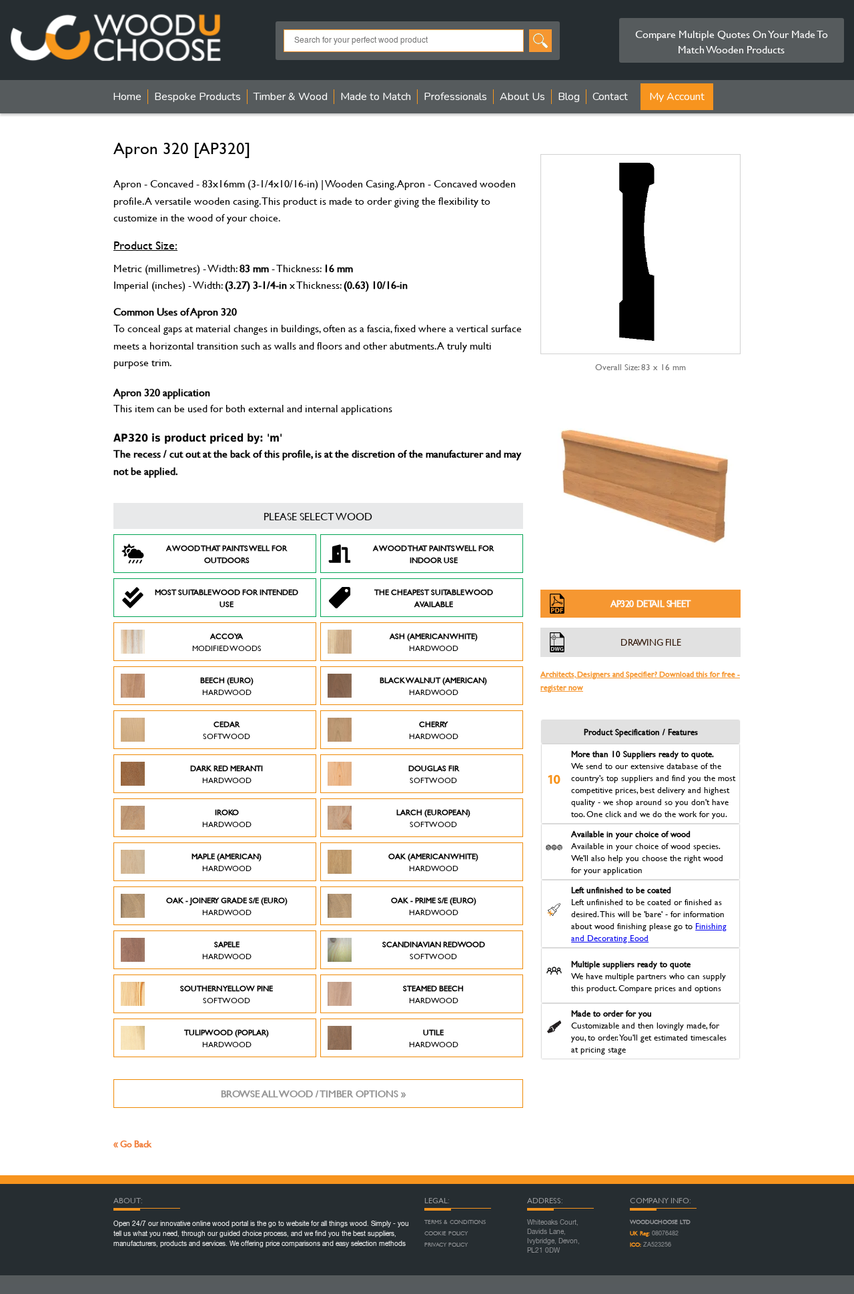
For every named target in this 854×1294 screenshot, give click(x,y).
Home (127, 96)
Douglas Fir (433, 774)
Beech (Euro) (227, 686)
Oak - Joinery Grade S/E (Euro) (227, 906)
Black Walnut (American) (433, 686)
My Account (677, 96)
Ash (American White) (434, 642)
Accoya (227, 642)
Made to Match (375, 96)
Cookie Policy (446, 1233)
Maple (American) (226, 862)
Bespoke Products (197, 96)
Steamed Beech (433, 994)
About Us (522, 96)
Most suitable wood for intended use (226, 598)
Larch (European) (433, 818)
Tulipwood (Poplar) (226, 1038)
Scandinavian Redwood (433, 950)
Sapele (227, 950)
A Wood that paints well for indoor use (433, 554)
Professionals (455, 96)
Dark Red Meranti (226, 774)
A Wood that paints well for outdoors (226, 554)
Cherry (433, 730)
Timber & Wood (291, 96)
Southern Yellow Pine (226, 994)
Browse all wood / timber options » (313, 1094)
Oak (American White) (433, 862)
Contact (610, 96)
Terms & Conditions (455, 1222)
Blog (569, 96)
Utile (433, 1038)
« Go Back (132, 1144)
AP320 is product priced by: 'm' (197, 438)
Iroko (227, 818)
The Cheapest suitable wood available (433, 598)
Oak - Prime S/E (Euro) (433, 906)
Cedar (226, 730)
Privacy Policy (446, 1244)
